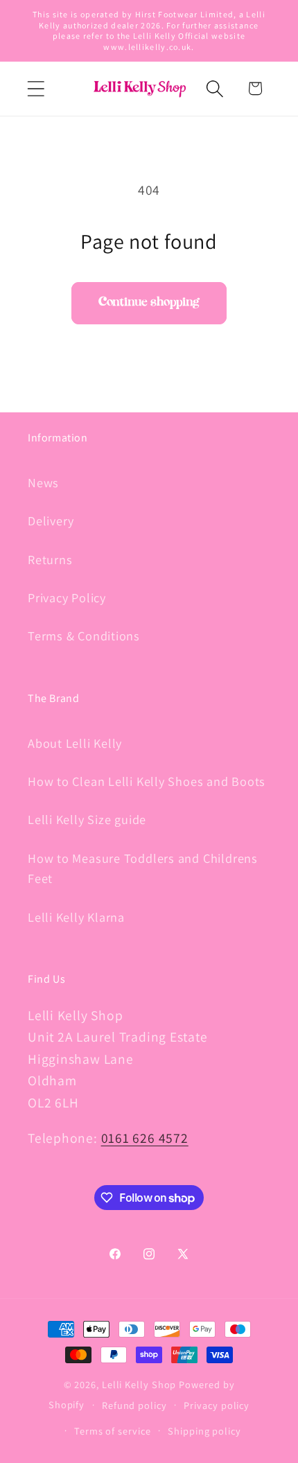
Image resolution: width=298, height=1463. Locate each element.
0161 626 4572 (145, 1138)
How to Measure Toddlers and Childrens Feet (143, 868)
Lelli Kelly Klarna (76, 917)
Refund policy (134, 1405)
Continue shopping (149, 303)
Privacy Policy (67, 597)
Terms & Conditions (84, 635)
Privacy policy (216, 1405)
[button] (35, 88)
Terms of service (112, 1430)
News (43, 482)
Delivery (51, 520)
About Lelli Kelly (75, 743)
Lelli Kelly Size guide (87, 819)
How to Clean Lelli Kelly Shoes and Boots (146, 781)
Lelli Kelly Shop (139, 1384)
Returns (50, 559)
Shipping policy (204, 1430)
